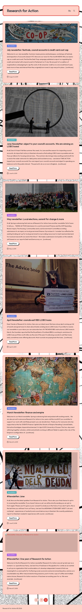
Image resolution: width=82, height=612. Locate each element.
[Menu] (69, 10)
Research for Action (22, 11)
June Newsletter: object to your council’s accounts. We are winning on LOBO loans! (40, 145)
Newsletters (12, 46)
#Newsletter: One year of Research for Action (29, 559)
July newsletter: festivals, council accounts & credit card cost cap (37, 50)
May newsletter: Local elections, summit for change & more (35, 219)
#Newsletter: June (16, 496)
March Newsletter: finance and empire (25, 412)
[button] (36, 600)
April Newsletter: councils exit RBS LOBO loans (29, 320)
